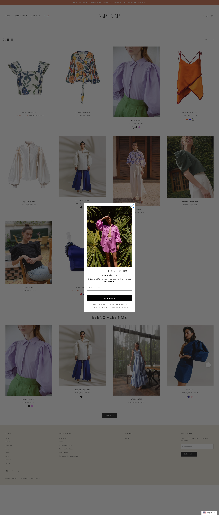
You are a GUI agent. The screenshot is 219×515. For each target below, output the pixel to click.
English (209, 513)
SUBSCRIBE (109, 298)
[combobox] (209, 513)
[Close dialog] (132, 206)
